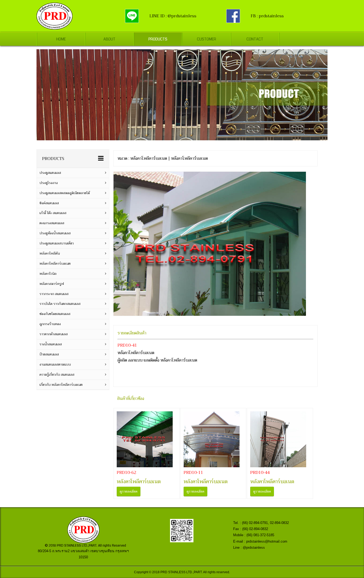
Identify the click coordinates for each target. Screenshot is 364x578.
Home (61, 39)
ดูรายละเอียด (128, 491)
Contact (254, 39)
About (109, 39)
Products (157, 39)
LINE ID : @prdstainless (172, 16)
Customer (206, 39)
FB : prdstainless (267, 16)
